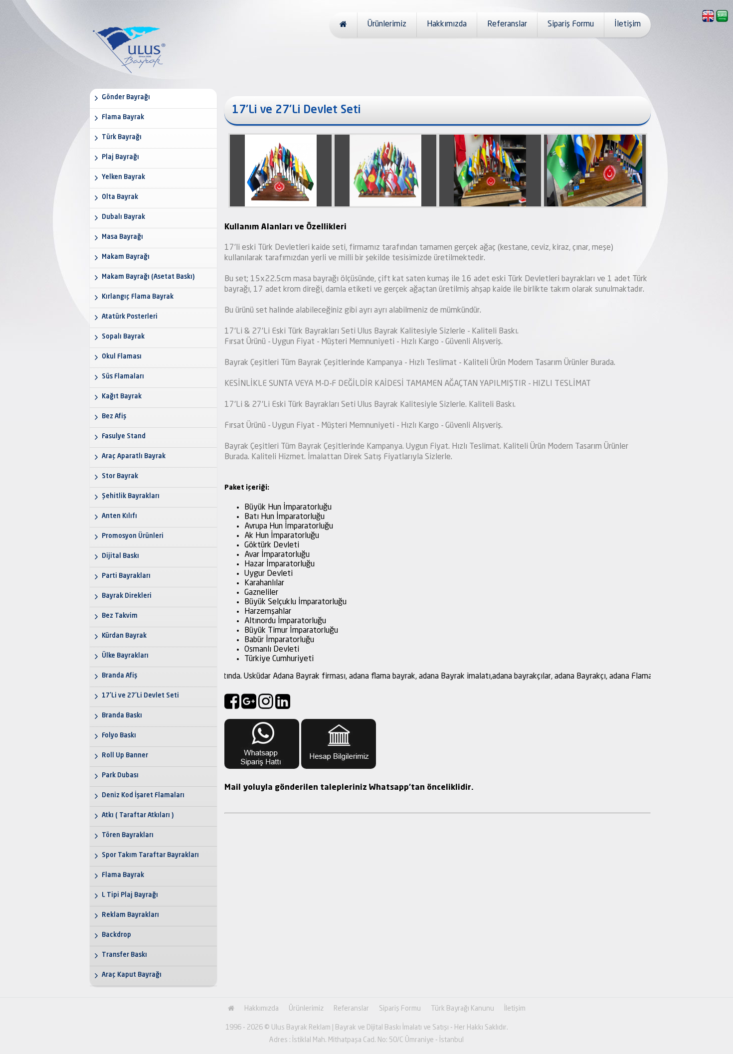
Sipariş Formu (571, 24)
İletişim (627, 24)
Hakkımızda (447, 24)
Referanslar (507, 24)
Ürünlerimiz (386, 24)
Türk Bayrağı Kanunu (462, 1008)
